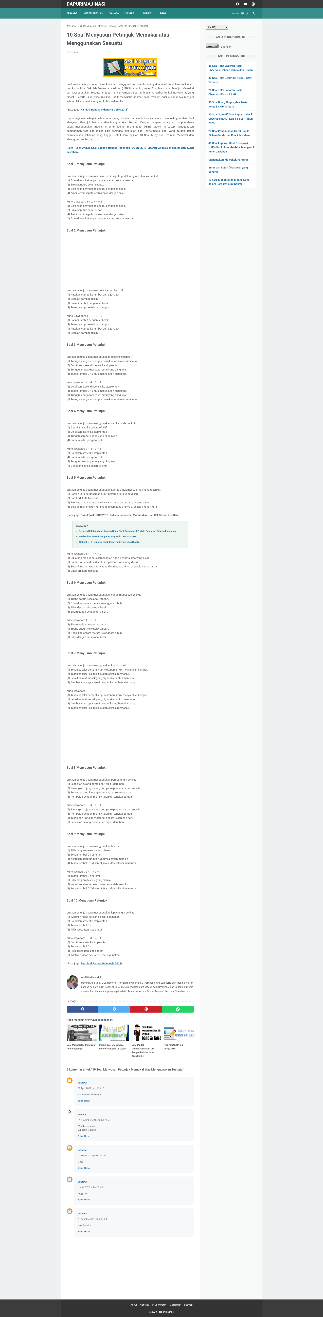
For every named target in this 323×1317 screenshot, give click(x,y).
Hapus (87, 1100)
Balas (80, 1100)
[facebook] (237, 4)
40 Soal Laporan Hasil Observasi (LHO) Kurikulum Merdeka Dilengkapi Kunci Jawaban (231, 147)
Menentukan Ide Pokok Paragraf (228, 159)
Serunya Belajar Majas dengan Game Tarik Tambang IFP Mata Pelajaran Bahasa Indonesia (127, 531)
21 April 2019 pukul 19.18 (91, 1088)
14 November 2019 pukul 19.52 (94, 1120)
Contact (144, 1304)
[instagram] (252, 4)
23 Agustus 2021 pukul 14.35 (93, 1219)
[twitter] (114, 1009)
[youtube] (244, 4)
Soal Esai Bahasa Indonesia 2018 (101, 963)
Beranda (72, 13)
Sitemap (188, 1304)
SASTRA (129, 13)
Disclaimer (175, 1304)
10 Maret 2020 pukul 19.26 (92, 1155)
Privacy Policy (159, 1304)
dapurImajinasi (86, 4)
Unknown (82, 1082)
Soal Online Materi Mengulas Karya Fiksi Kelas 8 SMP (107, 536)
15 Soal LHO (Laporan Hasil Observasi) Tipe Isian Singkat (109, 542)
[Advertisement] (130, 260)
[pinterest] (146, 1009)
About (134, 1304)
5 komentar (73, 52)
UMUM (162, 13)
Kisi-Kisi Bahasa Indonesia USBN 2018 (104, 109)
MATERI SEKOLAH (93, 13)
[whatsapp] (178, 1009)
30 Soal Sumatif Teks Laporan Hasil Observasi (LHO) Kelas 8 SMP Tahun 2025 (230, 119)
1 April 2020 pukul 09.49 (90, 1187)
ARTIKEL (147, 13)
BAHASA (114, 13)
